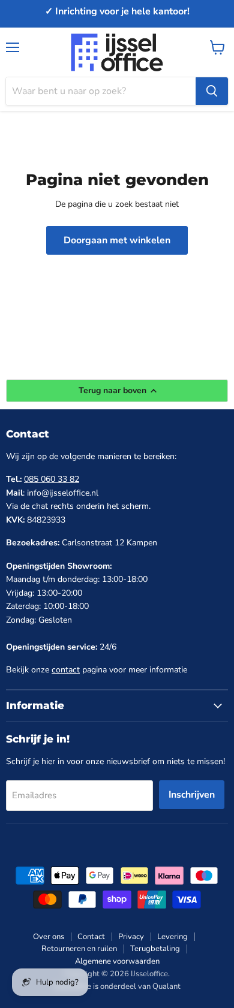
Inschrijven (192, 794)
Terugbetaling (155, 948)
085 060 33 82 (51, 479)
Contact (91, 936)
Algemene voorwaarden (117, 961)
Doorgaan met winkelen (117, 240)
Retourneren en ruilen (79, 948)
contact (66, 669)
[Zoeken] (212, 91)
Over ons (48, 936)
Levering (172, 936)
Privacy (131, 936)
